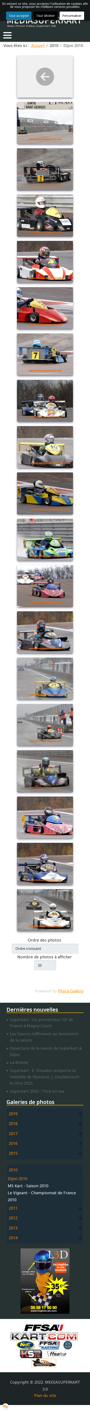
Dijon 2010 (17, 1178)
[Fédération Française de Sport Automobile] (45, 1327)
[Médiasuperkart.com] (45, 1362)
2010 (13, 1169)
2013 (13, 1228)
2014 (13, 1237)
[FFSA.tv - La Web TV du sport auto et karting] (57, 1353)
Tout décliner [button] (45, 16)
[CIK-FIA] (68, 1344)
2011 (13, 1208)
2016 (13, 1143)
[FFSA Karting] (50, 1344)
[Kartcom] (45, 1336)
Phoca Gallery (70, 991)
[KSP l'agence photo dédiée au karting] (32, 1353)
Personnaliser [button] (71, 16)
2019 (13, 1113)
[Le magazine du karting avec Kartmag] (26, 1344)
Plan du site (45, 1395)
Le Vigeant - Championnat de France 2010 (42, 1196)
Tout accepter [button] (19, 16)
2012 (13, 1217)
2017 (13, 1133)
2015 (13, 1153)
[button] (7, 35)
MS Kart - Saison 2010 (28, 1185)
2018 (13, 1123)
